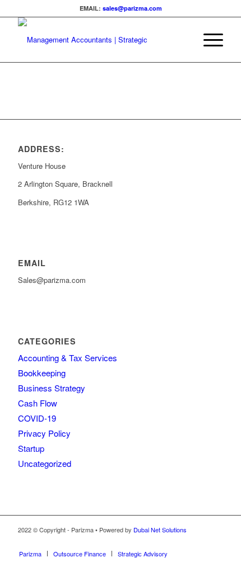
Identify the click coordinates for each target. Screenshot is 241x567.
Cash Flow (37, 403)
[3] (100, 39)
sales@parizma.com (132, 8)
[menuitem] (207, 39)
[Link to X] (197, 541)
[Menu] (207, 39)
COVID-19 (37, 418)
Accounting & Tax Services (67, 357)
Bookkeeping (42, 373)
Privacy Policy (44, 433)
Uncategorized (44, 463)
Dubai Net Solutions (160, 529)
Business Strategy (51, 388)
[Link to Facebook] (214, 541)
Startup (31, 448)
